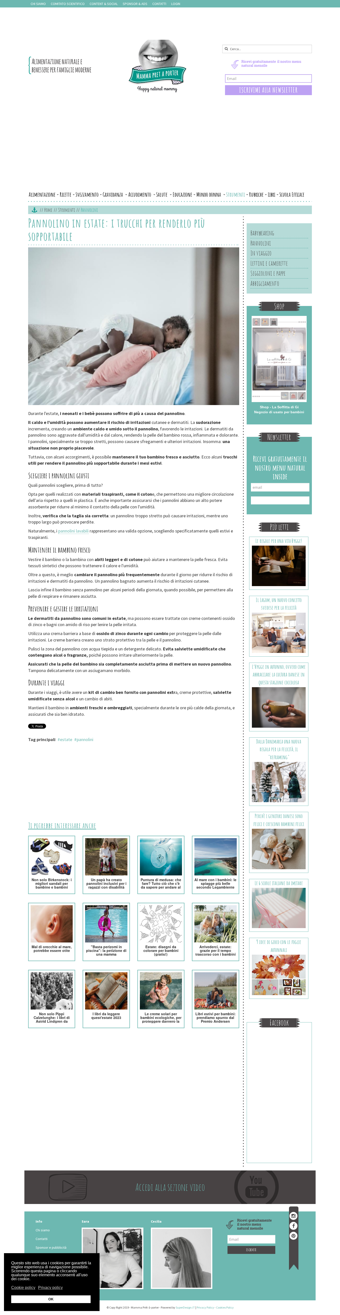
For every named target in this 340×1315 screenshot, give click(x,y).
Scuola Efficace (292, 194)
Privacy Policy (205, 1307)
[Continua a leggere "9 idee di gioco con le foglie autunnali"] (279, 974)
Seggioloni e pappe (267, 273)
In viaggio (261, 253)
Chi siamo (38, 3)
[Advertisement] (170, 152)
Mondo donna (209, 194)
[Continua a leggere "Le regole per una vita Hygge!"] (279, 565)
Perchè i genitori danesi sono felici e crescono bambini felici (278, 820)
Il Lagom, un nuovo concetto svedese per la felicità (279, 604)
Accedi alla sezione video (170, 1187)
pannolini (85, 739)
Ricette (65, 194)
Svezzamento (87, 194)
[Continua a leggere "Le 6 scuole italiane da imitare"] (279, 907)
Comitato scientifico (68, 3)
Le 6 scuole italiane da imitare (279, 883)
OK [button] (51, 1299)
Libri (271, 194)
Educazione (182, 194)
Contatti (159, 3)
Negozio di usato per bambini (279, 412)
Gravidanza (113, 194)
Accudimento (140, 194)
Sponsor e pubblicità (51, 1247)
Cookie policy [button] (23, 1287)
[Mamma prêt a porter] (107, 66)
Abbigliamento (264, 283)
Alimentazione (42, 194)
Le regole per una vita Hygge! (278, 540)
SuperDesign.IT (185, 1307)
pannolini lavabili (73, 531)
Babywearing (262, 233)
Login (175, 3)
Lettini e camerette (269, 263)
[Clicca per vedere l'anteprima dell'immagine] (133, 327)
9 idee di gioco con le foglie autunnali (278, 946)
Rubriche (256, 194)
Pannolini (260, 243)
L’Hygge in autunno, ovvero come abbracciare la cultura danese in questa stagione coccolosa (279, 674)
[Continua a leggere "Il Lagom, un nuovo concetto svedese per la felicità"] (279, 632)
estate (66, 739)
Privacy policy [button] (50, 1287)
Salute (162, 194)
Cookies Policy (225, 1307)
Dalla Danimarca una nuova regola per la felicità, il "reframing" (278, 749)
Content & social (104, 3)
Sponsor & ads (135, 3)
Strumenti (235, 194)
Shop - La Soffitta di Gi (279, 407)
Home (48, 210)
